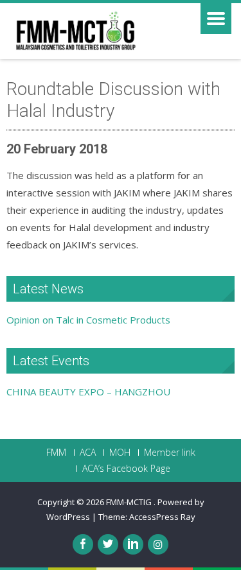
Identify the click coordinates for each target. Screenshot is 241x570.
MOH (119, 452)
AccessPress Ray (162, 516)
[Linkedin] (133, 544)
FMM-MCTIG (130, 502)
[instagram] (158, 544)
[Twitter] (108, 544)
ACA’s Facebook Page (126, 468)
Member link (169, 452)
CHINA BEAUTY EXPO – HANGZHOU (88, 391)
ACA (88, 452)
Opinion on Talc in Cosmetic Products (88, 319)
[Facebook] (83, 544)
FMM (56, 452)
